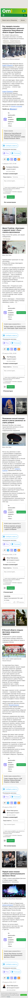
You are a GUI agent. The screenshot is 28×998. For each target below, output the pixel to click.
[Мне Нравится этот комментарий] (14, 602)
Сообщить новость (11, 146)
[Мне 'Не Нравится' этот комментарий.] (17, 602)
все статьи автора (10, 171)
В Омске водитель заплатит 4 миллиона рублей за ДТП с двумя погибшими (12, 527)
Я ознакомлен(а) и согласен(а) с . (12, 192)
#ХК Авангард (6, 239)
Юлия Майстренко (12, 558)
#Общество (6, 41)
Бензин (23, 20)
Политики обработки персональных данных (11, 189)
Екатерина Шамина (12, 167)
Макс (7, 153)
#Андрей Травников (15, 41)
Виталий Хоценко (14, 705)
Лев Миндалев (11, 357)
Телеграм (17, 153)
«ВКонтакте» (13, 109)
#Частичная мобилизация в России (11, 43)
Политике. (8, 996)
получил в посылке (16, 106)
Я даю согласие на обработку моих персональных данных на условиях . (14, 188)
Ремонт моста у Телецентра (9, 20)
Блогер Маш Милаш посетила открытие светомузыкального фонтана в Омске (13, 955)
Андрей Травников (7, 65)
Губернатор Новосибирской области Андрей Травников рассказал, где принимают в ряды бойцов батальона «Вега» (14, 135)
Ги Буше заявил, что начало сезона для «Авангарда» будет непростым (15, 327)
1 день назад (7, 602)
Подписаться (21, 119)
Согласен (23, 995)
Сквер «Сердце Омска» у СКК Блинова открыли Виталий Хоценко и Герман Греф (13, 780)
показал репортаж (7, 905)
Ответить (21, 602)
